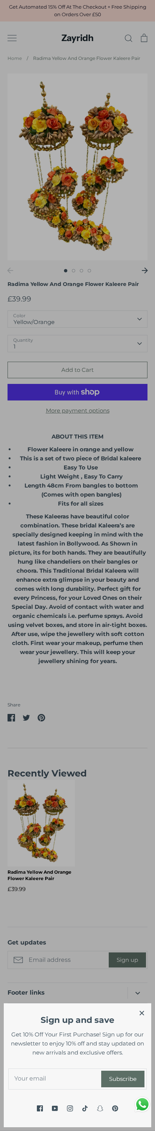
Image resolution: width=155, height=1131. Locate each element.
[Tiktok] (85, 1108)
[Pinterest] (115, 1108)
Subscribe (123, 1078)
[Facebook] (39, 1108)
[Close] (142, 1012)
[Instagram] (70, 1108)
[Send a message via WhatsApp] (142, 1104)
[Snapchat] (100, 1108)
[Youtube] (54, 1108)
